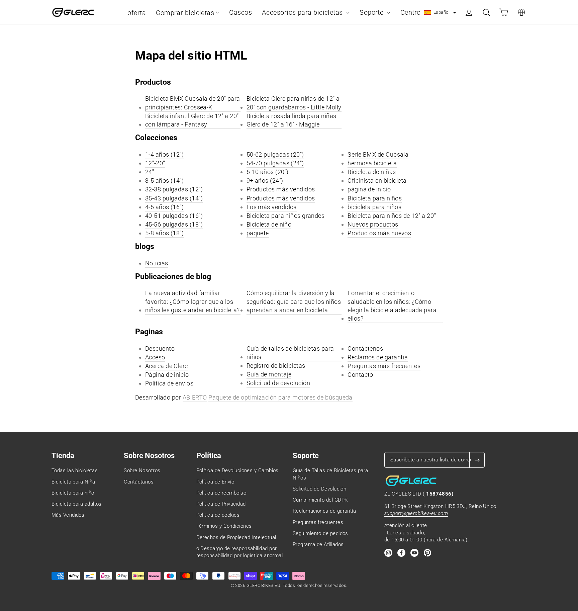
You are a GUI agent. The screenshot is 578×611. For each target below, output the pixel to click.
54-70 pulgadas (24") (275, 163)
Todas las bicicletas (75, 470)
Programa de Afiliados (318, 544)
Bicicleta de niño (269, 224)
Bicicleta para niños (375, 198)
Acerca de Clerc (166, 365)
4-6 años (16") (164, 206)
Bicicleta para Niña (73, 482)
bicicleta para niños (374, 206)
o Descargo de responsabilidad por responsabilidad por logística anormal (239, 551)
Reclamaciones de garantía (324, 511)
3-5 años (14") (164, 180)
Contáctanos (139, 482)
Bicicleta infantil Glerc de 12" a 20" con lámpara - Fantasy (192, 120)
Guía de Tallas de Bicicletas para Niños (330, 474)
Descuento (160, 348)
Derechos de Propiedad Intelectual (236, 537)
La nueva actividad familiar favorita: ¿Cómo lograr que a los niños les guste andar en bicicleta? (192, 301)
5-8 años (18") (164, 233)
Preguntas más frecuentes (384, 365)
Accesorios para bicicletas (303, 12)
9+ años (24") (265, 180)
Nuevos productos (373, 224)
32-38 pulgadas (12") (174, 189)
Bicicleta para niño (73, 493)
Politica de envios (169, 383)
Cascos (240, 12)
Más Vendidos (68, 515)
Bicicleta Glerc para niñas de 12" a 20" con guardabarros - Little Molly (294, 102)
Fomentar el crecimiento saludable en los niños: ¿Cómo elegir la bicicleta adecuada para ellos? (392, 305)
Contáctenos (365, 348)
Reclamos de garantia (378, 357)
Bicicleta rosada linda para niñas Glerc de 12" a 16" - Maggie (291, 120)
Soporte (372, 12)
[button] (440, 13)
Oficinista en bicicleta (377, 180)
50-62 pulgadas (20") (275, 154)
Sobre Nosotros (142, 470)
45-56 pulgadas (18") (174, 224)
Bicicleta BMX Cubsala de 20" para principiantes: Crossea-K (192, 102)
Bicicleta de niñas (372, 171)
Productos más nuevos (379, 233)
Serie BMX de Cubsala (378, 154)
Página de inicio (167, 374)
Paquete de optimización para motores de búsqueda (280, 397)
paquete (258, 233)
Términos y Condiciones (224, 526)
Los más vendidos (272, 206)
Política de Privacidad (221, 504)
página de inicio (369, 189)
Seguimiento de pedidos (320, 533)
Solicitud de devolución (278, 382)
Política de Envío (215, 482)
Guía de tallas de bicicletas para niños (290, 352)
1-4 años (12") (164, 154)
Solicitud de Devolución (319, 489)
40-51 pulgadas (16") (174, 215)
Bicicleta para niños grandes (286, 215)
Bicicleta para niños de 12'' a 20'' (392, 215)
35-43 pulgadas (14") (174, 198)
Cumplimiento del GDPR (320, 500)
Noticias (156, 263)
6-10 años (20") (268, 171)
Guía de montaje (269, 374)
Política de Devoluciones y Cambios (237, 470)
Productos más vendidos (281, 189)
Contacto (360, 374)
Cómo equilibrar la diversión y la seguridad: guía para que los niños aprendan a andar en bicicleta (294, 301)
